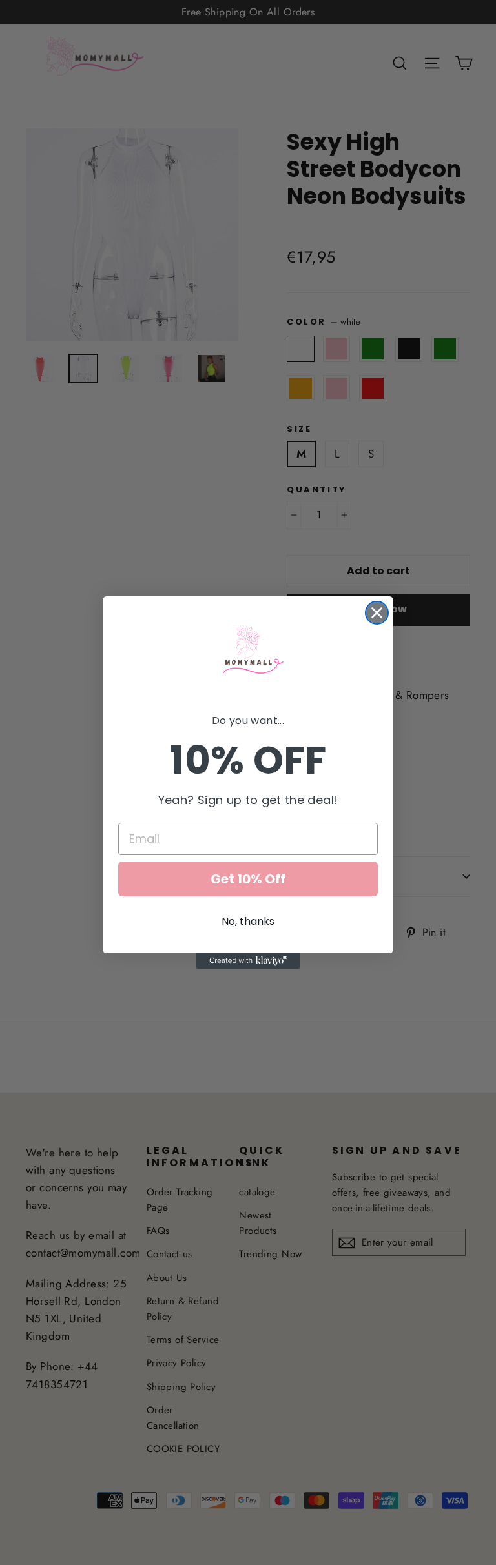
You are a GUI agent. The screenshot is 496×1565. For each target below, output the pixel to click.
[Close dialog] (377, 612)
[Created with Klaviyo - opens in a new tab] (248, 961)
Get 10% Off (248, 879)
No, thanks (248, 921)
